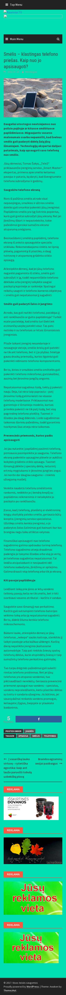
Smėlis (36, 736)
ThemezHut (10, 990)
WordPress (33, 986)
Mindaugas (31, 71)
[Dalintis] (39, 719)
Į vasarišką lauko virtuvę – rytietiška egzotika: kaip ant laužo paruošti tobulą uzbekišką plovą (18, 767)
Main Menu (16, 39)
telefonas (50, 736)
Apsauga (23, 736)
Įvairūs (29, 731)
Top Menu (16, 4)
